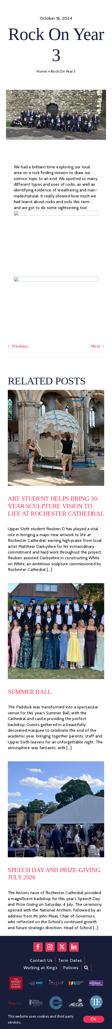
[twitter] (62, 947)
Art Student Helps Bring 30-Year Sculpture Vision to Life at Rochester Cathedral (56, 506)
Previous (20, 346)
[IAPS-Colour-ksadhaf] (56, 981)
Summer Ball (30, 691)
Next (95, 346)
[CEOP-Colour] (56, 998)
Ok (94, 1019)
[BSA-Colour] (16, 1002)
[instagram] (50, 947)
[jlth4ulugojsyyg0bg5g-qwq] (35, 1001)
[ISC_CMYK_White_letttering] (76, 983)
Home (41, 71)
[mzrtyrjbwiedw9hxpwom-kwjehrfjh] (76, 999)
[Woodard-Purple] (96, 982)
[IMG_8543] (56, 763)
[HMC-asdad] (36, 981)
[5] (56, 391)
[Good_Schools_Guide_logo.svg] (15, 978)
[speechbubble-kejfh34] (96, 996)
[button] (86, 967)
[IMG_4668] (56, 585)
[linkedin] (74, 947)
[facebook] (38, 947)
